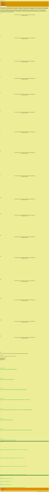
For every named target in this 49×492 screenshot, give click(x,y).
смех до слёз (2, 1)
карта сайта (3, 489)
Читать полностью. (40, 491)
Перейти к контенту (2, 0)
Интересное (3, 3)
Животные (3, 4)
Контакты (3, 490)
